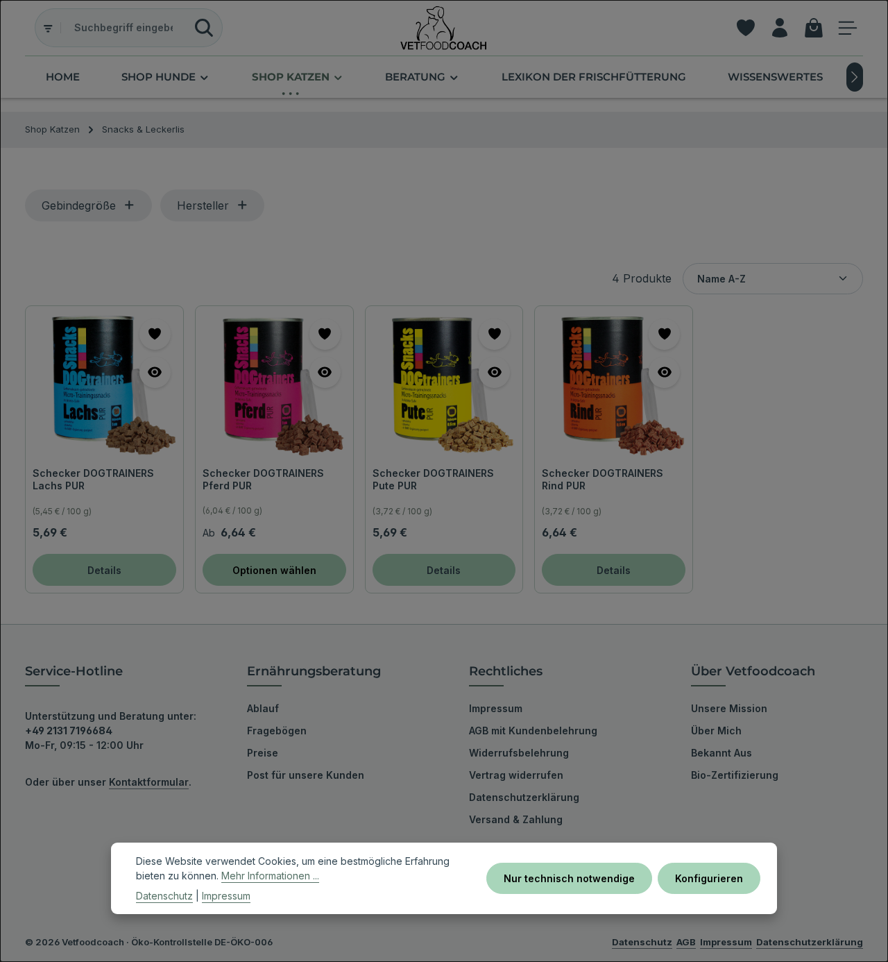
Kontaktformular (149, 782)
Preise (262, 753)
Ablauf (263, 708)
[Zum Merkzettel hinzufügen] (155, 334)
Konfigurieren (709, 878)
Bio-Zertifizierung (734, 775)
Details (104, 570)
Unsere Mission (729, 708)
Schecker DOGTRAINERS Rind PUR (602, 479)
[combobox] (123, 27)
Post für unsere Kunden (305, 775)
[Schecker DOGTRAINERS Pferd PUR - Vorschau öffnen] (325, 372)
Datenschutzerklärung (524, 797)
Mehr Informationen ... (270, 875)
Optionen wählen (274, 570)
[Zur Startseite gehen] (444, 28)
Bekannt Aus (721, 753)
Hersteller (203, 205)
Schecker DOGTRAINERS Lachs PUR (93, 479)
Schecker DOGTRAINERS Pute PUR (433, 479)
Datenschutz (164, 896)
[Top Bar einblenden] (847, 28)
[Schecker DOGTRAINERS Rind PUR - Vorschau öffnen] (664, 372)
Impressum (495, 708)
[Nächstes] (854, 77)
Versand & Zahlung (516, 819)
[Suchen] (204, 27)
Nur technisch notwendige (569, 878)
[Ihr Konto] (779, 28)
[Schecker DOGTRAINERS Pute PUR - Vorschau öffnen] (494, 372)
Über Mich (716, 730)
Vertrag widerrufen (516, 775)
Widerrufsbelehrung (519, 753)
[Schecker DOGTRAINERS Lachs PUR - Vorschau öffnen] (155, 372)
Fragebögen (277, 730)
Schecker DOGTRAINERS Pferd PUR (263, 479)
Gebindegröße (79, 205)
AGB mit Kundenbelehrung (533, 730)
